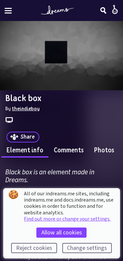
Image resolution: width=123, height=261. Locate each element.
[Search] (103, 10)
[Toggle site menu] (8, 10)
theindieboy (26, 108)
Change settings (87, 248)
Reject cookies (34, 248)
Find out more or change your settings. (67, 219)
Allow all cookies (61, 232)
